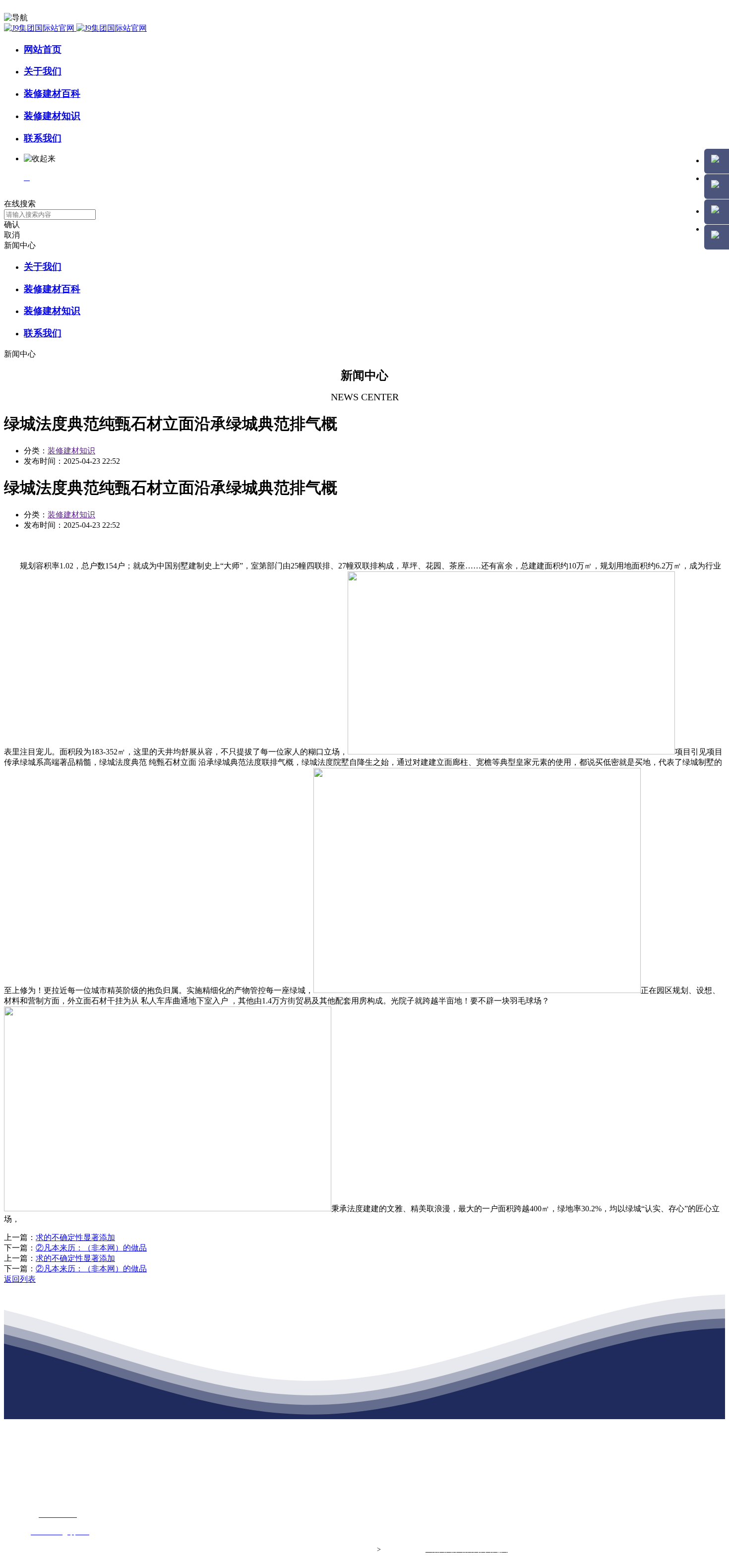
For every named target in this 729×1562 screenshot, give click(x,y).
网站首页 (42, 49)
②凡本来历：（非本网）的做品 (91, 1248)
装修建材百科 (52, 93)
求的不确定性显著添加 (75, 1237)
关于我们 (42, 71)
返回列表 (20, 1279)
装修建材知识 (52, 116)
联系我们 (42, 138)
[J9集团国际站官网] (75, 28)
